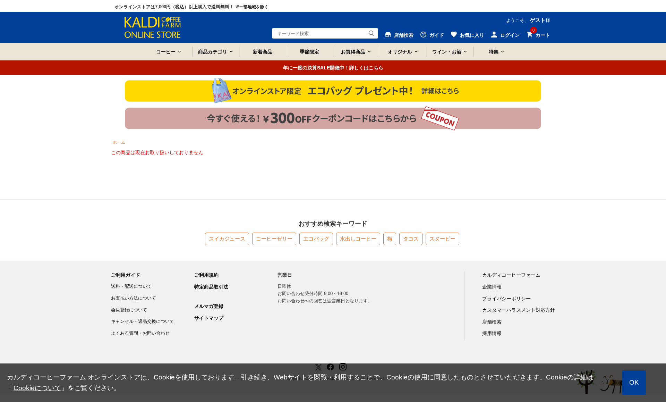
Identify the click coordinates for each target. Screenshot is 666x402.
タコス (411, 239)
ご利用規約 (206, 275)
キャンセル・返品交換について (142, 321)
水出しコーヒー (358, 239)
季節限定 (309, 52)
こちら (376, 67)
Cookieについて (37, 388)
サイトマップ (208, 318)
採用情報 (492, 333)
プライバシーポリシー (506, 298)
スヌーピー (442, 239)
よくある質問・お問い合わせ (140, 333)
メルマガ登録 (208, 306)
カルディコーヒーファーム (511, 275)
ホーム (119, 142)
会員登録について (129, 309)
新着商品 (262, 52)
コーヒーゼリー (274, 239)
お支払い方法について (133, 298)
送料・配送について (131, 286)
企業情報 (492, 287)
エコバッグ (316, 239)
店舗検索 (492, 322)
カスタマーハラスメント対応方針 (518, 310)
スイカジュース (227, 239)
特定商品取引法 (211, 287)
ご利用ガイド (125, 275)
